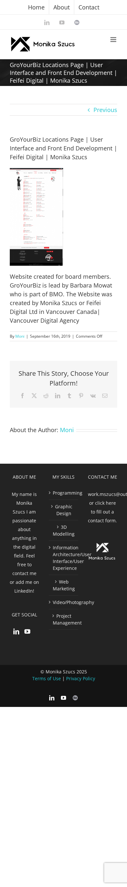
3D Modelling (64, 530)
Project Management (64, 619)
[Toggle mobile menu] (113, 39)
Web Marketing (64, 585)
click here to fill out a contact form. (102, 512)
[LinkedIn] (16, 631)
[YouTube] (27, 631)
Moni (19, 336)
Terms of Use (46, 678)
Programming (64, 493)
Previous (105, 110)
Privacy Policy (80, 678)
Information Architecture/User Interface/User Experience (64, 557)
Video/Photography (64, 602)
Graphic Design (63, 509)
